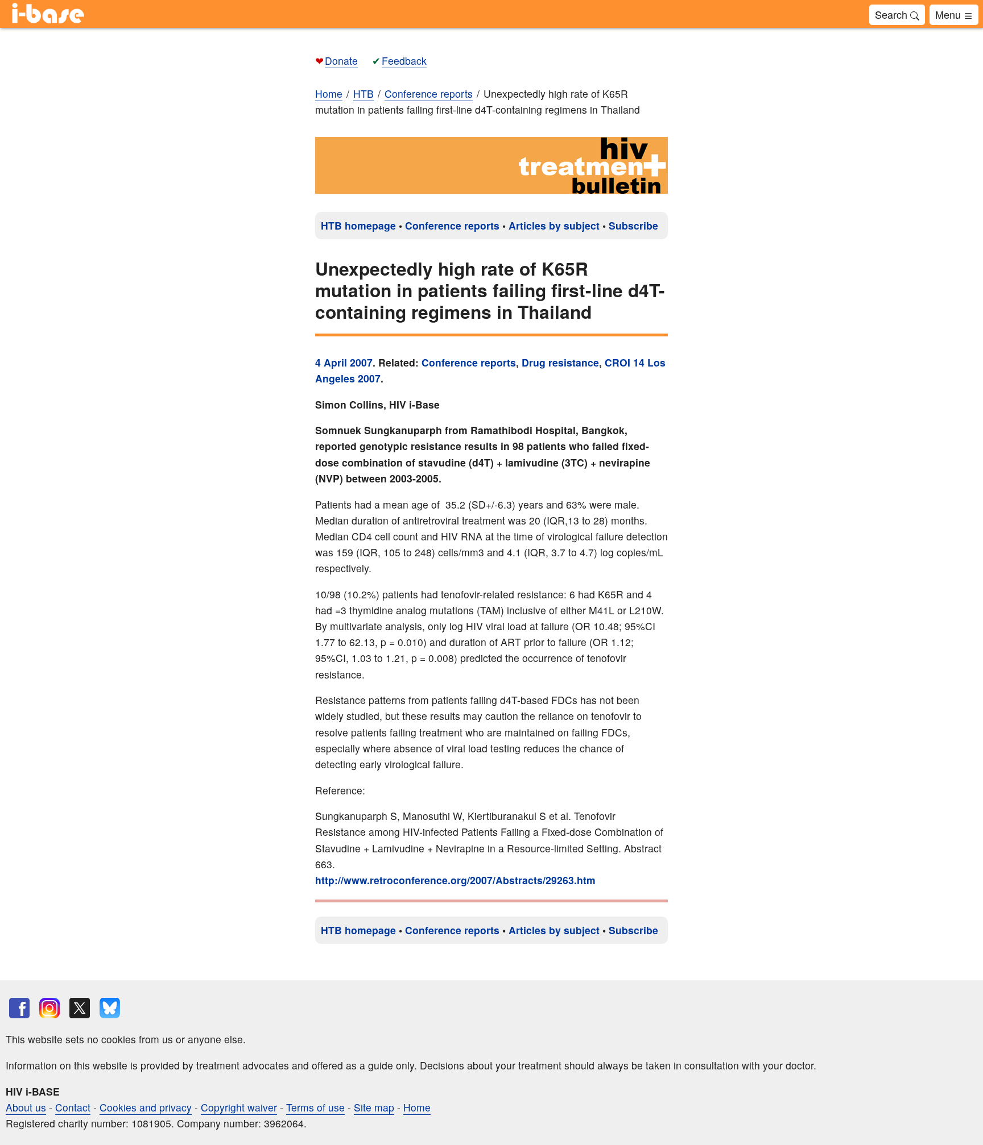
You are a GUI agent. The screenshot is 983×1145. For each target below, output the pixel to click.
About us (26, 1107)
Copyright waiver (239, 1107)
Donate (341, 60)
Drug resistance (560, 362)
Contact (72, 1107)
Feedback (404, 60)
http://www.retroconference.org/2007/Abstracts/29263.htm (455, 880)
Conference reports (452, 225)
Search (892, 14)
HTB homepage (358, 225)
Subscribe (633, 225)
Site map (374, 1107)
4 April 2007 (344, 362)
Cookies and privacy (146, 1107)
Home (328, 93)
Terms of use (315, 1107)
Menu (949, 14)
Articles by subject (554, 225)
